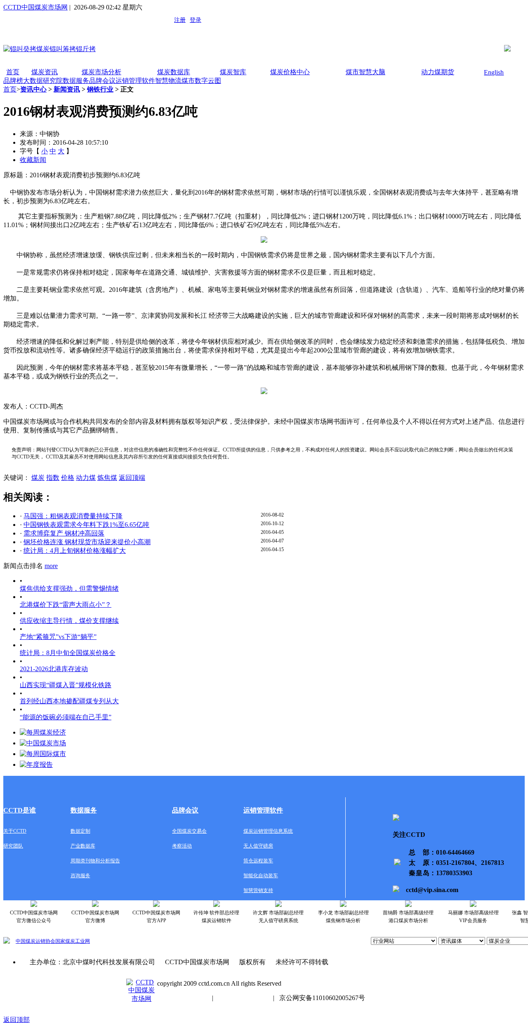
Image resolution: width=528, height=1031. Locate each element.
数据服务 (76, 80)
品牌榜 (13, 80)
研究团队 (13, 846)
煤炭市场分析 (101, 71)
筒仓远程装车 (258, 861)
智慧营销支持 (258, 890)
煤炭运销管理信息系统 (268, 831)
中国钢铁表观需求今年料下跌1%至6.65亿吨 (86, 524)
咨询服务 (80, 875)
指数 (52, 477)
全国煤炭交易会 (189, 831)
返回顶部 (16, 1019)
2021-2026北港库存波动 (54, 668)
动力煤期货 (437, 71)
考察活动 (182, 846)
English (494, 72)
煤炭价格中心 (290, 71)
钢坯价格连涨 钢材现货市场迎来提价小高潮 (87, 541)
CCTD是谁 (19, 810)
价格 (67, 477)
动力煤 (86, 477)
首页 (12, 71)
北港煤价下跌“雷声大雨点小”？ (65, 604)
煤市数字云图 (201, 80)
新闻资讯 (67, 89)
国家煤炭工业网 (72, 941)
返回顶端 (132, 477)
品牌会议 (102, 80)
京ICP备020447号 (182, 997)
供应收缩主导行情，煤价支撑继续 (69, 620)
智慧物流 (168, 80)
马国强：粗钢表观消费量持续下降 (73, 515)
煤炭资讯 (44, 71)
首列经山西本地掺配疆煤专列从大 (69, 701)
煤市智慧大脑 (365, 71)
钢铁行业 (100, 89)
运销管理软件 (135, 80)
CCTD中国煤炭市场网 (35, 7)
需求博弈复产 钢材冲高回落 (64, 533)
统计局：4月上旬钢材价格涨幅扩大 (75, 550)
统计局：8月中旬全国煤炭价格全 (68, 652)
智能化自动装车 (260, 875)
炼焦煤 (107, 477)
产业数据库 (83, 846)
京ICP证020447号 (243, 997)
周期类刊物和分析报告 (95, 861)
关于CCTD (14, 831)
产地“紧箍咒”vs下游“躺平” (58, 636)
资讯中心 (33, 89)
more (51, 565)
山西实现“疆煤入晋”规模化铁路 (65, 684)
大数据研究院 (43, 80)
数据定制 (80, 831)
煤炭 (38, 477)
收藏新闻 (33, 159)
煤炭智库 (233, 71)
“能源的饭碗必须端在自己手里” (65, 717)
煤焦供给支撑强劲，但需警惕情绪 (69, 588)
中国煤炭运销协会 (35, 941)
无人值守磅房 (258, 846)
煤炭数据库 (173, 71)
